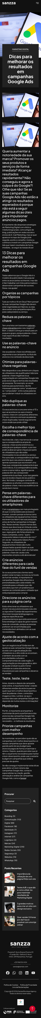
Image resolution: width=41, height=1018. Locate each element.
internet (8, 836)
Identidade (9, 830)
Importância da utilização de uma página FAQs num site (26, 876)
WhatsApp (9, 860)
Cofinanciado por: (9, 1008)
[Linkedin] (27, 973)
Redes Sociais (11, 850)
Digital (7, 823)
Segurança (9, 853)
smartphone (13, 509)
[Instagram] (20, 973)
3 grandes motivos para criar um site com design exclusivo (26, 906)
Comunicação (10, 819)
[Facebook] (8, 973)
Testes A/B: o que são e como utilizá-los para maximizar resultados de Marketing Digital (26, 892)
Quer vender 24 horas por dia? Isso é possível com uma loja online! (26, 921)
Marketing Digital (20, 49)
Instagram (9, 833)
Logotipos (9, 840)
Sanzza (23, 778)
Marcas (8, 843)
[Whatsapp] (14, 973)
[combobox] (18, 801)
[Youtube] (33, 973)
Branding (8, 816)
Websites (8, 857)
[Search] (34, 801)
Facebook (9, 826)
